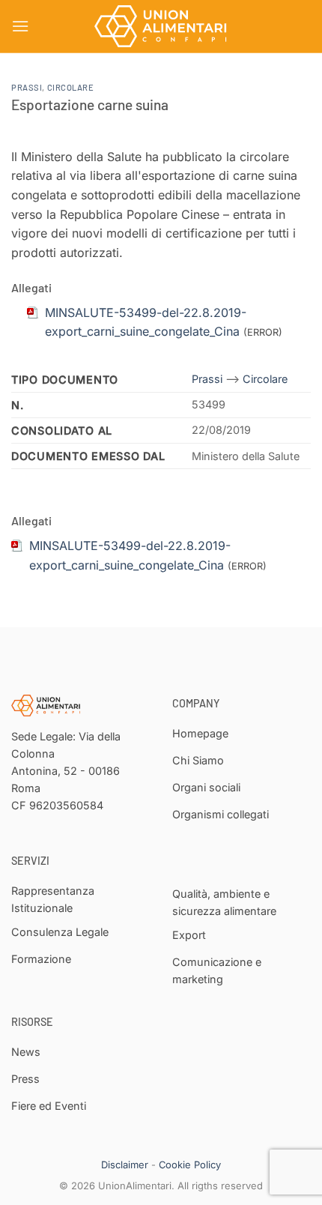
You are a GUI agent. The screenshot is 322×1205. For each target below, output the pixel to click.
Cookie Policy (190, 1165)
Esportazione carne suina (89, 104)
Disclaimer (124, 1165)
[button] (20, 25)
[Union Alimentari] (161, 26)
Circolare (70, 87)
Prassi (26, 87)
